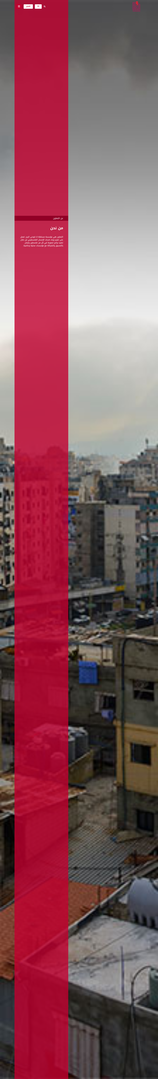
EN (38, 6)
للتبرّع (28, 6)
